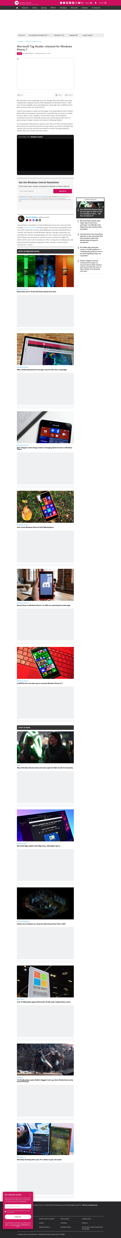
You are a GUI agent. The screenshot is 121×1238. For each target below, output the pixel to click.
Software (85, 8)
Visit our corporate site (89, 1205)
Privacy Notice (23, 198)
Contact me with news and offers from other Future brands (18, 1211)
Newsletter (70, 95)
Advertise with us (44, 1227)
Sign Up (18, 1217)
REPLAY (53, 8)
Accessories (96, 8)
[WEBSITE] (37, 220)
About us (85, 1223)
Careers (41, 1223)
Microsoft (74, 8)
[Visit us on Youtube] (67, 3)
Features (25, 8)
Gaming (44, 8)
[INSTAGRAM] (30, 220)
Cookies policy (86, 1219)
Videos (34, 8)
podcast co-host (30, 228)
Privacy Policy (24, 1224)
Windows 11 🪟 (59, 35)
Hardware (63, 8)
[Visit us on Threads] (76, 3)
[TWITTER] (27, 220)
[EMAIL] (40, 220)
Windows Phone (37, 41)
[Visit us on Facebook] (61, 3)
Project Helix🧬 (88, 35)
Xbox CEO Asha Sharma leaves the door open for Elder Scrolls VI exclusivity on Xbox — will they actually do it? (91, 213)
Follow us (60, 95)
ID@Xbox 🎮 (73, 35)
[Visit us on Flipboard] (73, 3)
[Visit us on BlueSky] (79, 3)
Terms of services (41, 196)
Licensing (63, 1223)
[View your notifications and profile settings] (96, 3)
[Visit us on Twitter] (64, 3)
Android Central (65, 1227)
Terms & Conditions (16, 1225)
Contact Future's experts (46, 1219)
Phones (28, 41)
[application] (45, 155)
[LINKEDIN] (34, 220)
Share (21, 95)
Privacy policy (64, 1219)
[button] (102, 3)
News (19, 53)
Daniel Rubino (29, 53)
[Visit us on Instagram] (70, 3)
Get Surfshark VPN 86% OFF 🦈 (39, 35)
